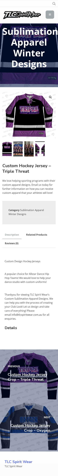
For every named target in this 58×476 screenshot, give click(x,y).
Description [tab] (12, 234)
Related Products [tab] (36, 234)
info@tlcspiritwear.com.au (27, 314)
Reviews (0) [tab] (11, 243)
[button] (50, 97)
